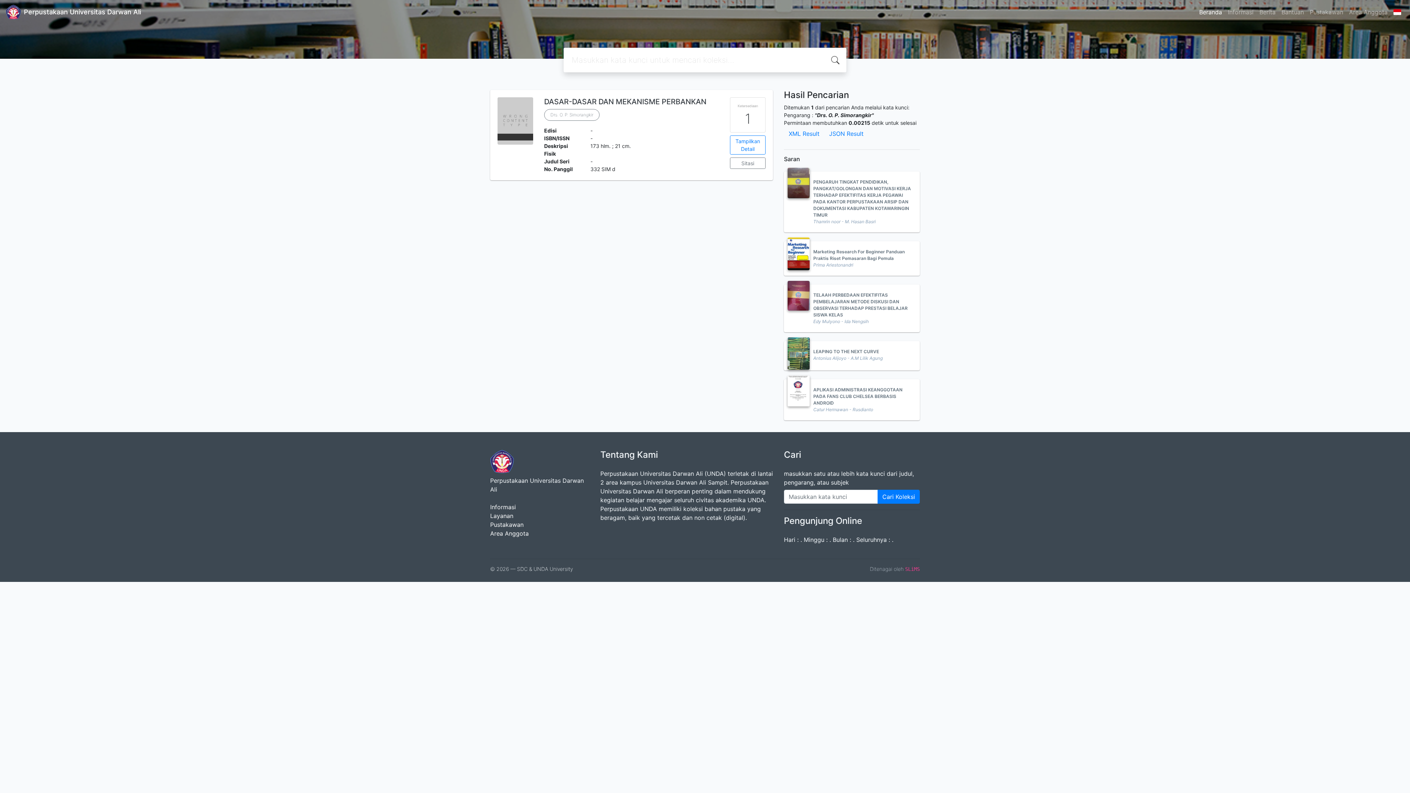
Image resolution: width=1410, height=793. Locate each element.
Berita (1267, 12)
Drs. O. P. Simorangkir (571, 114)
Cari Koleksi (898, 496)
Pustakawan (1326, 12)
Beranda (1210, 12)
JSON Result (846, 133)
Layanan (501, 515)
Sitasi (747, 163)
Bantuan (1292, 12)
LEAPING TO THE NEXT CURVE (846, 351)
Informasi (1241, 12)
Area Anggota (1368, 12)
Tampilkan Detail (747, 145)
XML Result (804, 133)
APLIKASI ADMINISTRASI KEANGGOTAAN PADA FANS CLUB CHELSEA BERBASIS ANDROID (858, 396)
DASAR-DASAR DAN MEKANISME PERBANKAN (625, 101)
